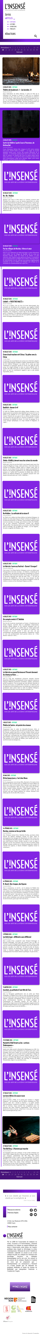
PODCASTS (12, 29)
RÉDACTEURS (10, 33)
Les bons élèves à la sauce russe (14, 1096)
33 (31, 50)
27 (12, 50)
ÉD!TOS (8, 14)
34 (34, 50)
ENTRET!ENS (13, 26)
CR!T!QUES (13, 22)
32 (28, 50)
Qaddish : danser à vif (10, 407)
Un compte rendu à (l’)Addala (13, 619)
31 (24, 50)
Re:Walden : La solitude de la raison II (16, 513)
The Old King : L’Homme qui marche (15, 1148)
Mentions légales (13, 1213)
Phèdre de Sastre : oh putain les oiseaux (17, 725)
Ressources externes (14, 1210)
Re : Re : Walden (8, 195)
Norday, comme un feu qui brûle (14, 831)
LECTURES (12, 24)
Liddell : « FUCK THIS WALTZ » (13, 301)
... (34, 103)
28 (15, 50)
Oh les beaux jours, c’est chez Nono (15, 778)
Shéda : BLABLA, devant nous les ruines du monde (20, 460)
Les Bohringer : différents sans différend (17, 937)
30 (21, 50)
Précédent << (6, 48)
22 (34, 48)
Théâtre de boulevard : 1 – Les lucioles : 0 (17, 90)
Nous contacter (12, 1227)
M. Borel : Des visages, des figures (14, 884)
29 (18, 50)
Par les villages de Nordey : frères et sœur (17, 248)
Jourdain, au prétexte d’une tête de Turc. (17, 990)
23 (37, 48)
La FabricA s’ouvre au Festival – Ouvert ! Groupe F (20, 566)
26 (9, 50)
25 (6, 50)
